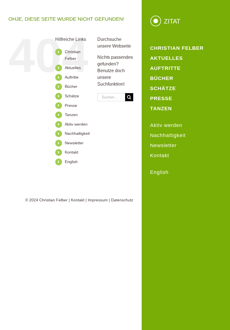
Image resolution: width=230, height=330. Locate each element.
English (71, 161)
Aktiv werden (76, 124)
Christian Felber (53, 200)
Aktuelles (73, 67)
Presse (71, 105)
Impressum (98, 200)
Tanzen (71, 114)
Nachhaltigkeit (77, 133)
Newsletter (74, 143)
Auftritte (72, 77)
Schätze (72, 96)
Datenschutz (122, 200)
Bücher (71, 86)
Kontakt (71, 152)
